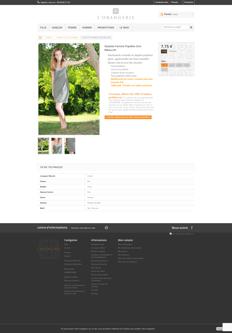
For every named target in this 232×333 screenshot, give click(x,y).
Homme (87, 27)
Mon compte (125, 240)
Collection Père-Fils (72, 261)
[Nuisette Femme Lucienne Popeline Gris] (43, 145)
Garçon (57, 27)
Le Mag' (124, 27)
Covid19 (94, 290)
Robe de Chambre (71, 281)
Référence (109, 50)
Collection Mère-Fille (72, 264)
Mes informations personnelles (131, 258)
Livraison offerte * (98, 248)
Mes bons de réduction (127, 262)
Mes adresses (123, 255)
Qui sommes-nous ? (99, 261)
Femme (72, 27)
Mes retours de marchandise (130, 248)
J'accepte (222, 329)
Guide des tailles (98, 271)
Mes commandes (125, 244)
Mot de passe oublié (99, 275)
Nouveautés (69, 269)
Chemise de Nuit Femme (67, 37)
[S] (179, 65)
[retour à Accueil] (40, 37)
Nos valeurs (96, 268)
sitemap (94, 293)
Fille (43, 27)
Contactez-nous (161, 2)
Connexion (188, 2)
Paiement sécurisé (98, 264)
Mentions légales (98, 251)
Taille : (164, 61)
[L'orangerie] (116, 13)
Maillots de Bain (71, 277)
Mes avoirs (122, 251)
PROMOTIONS (105, 27)
